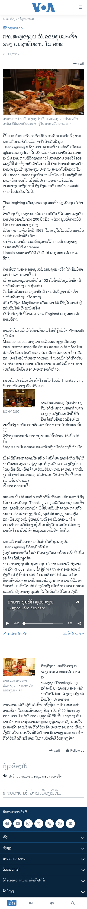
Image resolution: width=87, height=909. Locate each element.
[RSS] (49, 823)
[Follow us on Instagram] (28, 823)
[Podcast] (59, 823)
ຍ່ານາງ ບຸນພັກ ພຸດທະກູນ (30, 602)
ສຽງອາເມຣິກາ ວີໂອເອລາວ (28, 608)
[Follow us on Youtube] (17, 823)
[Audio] (52, 903)
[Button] (78, 63)
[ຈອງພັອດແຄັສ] (70, 823)
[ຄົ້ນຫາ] (73, 903)
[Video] (31, 903)
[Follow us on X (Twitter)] (38, 823)
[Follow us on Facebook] (7, 823)
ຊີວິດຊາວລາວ (13, 28)
